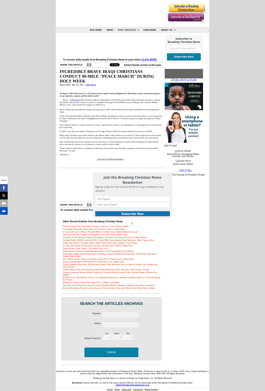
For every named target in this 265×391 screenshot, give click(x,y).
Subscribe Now (184, 56)
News (110, 30)
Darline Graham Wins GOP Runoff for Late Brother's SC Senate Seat (93, 262)
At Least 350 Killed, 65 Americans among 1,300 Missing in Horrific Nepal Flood (98, 246)
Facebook (138, 389)
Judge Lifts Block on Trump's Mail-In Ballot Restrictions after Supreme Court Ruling (100, 243)
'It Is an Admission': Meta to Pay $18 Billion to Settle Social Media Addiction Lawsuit (100, 232)
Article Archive (151, 389)
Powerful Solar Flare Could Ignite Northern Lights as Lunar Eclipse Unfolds (96, 226)
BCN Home (96, 30)
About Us (167, 30)
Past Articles (127, 30)
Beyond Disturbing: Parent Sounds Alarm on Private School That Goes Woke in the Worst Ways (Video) (109, 288)
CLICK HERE (149, 59)
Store (117, 389)
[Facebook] (4, 188)
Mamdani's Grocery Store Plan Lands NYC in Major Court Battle (91, 282)
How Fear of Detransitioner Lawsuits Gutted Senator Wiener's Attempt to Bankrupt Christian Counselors (108, 285)
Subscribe (149, 30)
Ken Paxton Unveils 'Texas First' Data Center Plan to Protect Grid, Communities (98, 259)
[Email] (4, 203)
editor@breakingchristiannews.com (132, 385)
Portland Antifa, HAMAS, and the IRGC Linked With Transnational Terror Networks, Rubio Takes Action (108, 240)
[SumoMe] (4, 211)
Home (110, 389)
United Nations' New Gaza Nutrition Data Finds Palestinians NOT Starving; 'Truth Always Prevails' (106, 269)
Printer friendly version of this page (142, 65)
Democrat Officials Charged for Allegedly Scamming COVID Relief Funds (95, 234)
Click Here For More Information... (111, 159)
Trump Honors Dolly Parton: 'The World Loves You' (85, 248)
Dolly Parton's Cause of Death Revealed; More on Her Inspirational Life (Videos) (98, 251)
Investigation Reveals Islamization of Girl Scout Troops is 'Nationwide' (94, 229)
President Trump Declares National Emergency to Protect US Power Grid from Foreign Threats (105, 237)
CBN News (91, 85)
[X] (4, 195)
